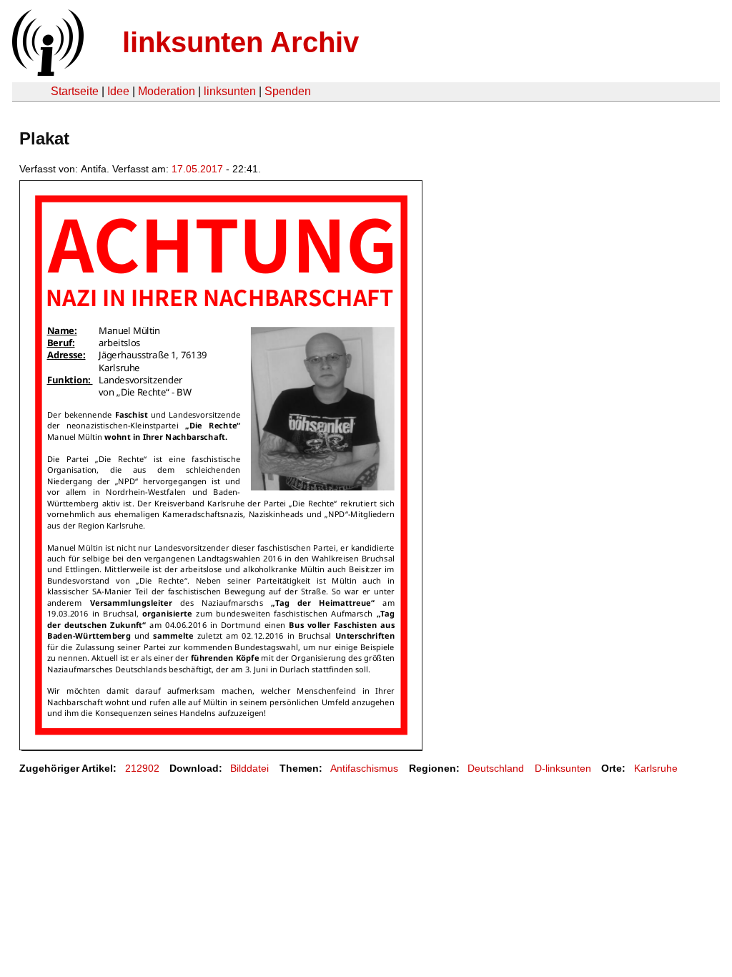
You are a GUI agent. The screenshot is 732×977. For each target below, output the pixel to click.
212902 (142, 768)
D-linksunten (563, 768)
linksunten (230, 91)
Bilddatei (249, 768)
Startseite (75, 91)
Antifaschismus (364, 768)
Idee (118, 91)
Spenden (287, 91)
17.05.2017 (197, 169)
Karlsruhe (656, 768)
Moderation (166, 91)
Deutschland (496, 768)
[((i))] (46, 72)
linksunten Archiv (240, 42)
